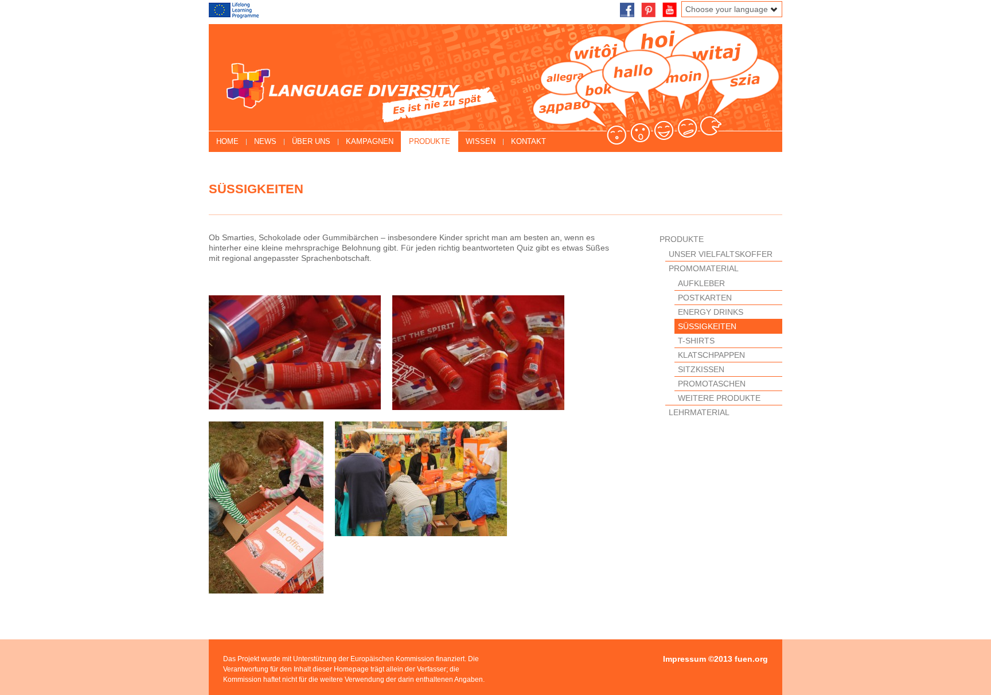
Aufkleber (701, 283)
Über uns (311, 141)
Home (227, 141)
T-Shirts (696, 340)
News (265, 141)
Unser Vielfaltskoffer (720, 254)
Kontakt (528, 141)
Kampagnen (369, 141)
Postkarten (705, 297)
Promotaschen (712, 383)
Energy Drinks (710, 312)
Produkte (429, 141)
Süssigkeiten (707, 326)
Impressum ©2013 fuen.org (715, 658)
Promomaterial (704, 268)
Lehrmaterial (699, 412)
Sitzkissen (701, 369)
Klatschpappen (711, 355)
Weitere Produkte (719, 398)
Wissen (481, 141)
